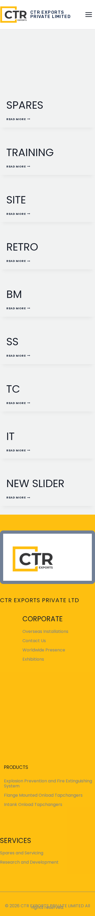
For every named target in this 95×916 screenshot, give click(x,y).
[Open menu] (89, 14)
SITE (16, 199)
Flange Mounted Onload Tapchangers (43, 795)
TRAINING (30, 152)
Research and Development (29, 862)
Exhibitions (33, 659)
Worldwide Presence (43, 650)
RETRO (22, 246)
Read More (18, 119)
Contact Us (34, 641)
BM (14, 294)
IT (10, 436)
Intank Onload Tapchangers (33, 804)
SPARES (24, 105)
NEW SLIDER (35, 483)
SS (12, 341)
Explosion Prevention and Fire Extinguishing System (48, 783)
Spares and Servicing (21, 853)
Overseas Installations (45, 631)
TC (13, 389)
